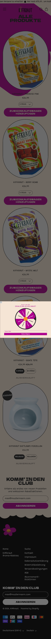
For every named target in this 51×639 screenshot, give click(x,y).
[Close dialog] (1, 302)
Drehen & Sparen (25, 333)
